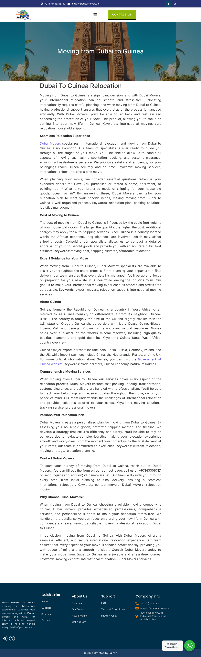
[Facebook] (168, 4)
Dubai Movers (50, 143)
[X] (175, 4)
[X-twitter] (12, 638)
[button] (95, 14)
